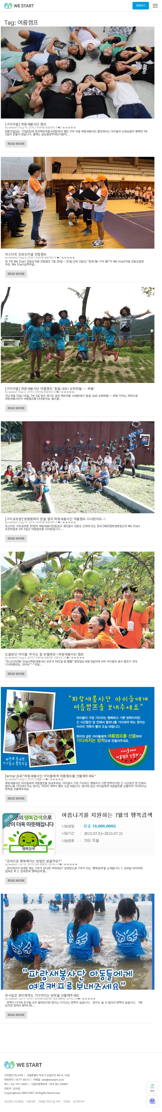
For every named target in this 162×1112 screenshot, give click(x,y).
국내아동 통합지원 (45, 127)
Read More (16, 143)
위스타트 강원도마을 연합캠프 (26, 254)
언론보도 (58, 657)
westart (12, 127)
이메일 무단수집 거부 (49, 1101)
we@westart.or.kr (53, 1079)
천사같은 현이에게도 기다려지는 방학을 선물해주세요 (42, 995)
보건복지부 (78, 1101)
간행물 (38, 779)
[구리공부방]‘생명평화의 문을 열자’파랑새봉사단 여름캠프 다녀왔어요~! (55, 519)
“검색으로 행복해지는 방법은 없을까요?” (33, 861)
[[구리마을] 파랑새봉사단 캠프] (77, 73)
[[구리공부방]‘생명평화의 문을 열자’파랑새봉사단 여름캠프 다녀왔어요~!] (77, 467)
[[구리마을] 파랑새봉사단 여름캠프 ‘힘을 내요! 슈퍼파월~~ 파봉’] (77, 335)
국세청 (66, 1101)
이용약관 (30, 1101)
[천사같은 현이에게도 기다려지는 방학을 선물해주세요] (77, 942)
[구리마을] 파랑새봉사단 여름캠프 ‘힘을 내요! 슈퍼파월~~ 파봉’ (50, 389)
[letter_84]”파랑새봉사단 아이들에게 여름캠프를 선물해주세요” (50, 776)
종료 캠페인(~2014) (45, 864)
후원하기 (140, 5)
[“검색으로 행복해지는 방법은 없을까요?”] (77, 833)
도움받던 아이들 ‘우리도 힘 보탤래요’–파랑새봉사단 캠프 (44, 654)
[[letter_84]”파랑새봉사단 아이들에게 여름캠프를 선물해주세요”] (77, 729)
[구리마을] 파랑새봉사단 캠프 (25, 124)
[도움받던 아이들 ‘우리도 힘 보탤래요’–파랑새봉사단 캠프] (77, 600)
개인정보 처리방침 (13, 1101)
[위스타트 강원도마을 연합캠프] (77, 203)
